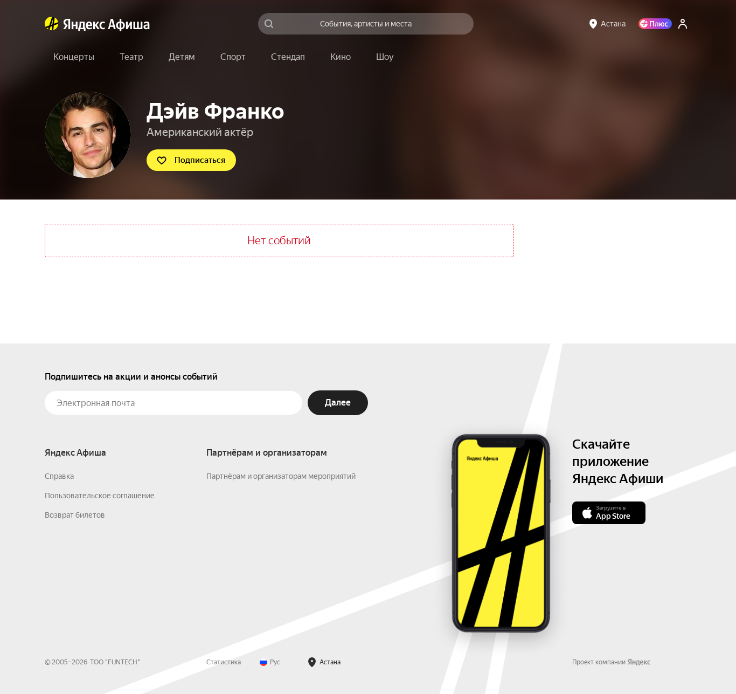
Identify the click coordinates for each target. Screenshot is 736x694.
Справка (59, 476)
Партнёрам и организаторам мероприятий (281, 476)
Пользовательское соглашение (100, 495)
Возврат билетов (75, 515)
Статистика (223, 662)
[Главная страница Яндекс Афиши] (52, 24)
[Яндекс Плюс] (655, 23)
